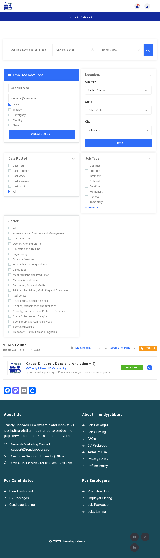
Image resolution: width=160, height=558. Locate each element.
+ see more (91, 207)
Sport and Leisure (23, 326)
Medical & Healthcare (26, 280)
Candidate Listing (22, 505)
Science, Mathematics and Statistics (34, 306)
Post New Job (82, 16)
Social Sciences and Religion (30, 316)
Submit (118, 143)
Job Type (92, 159)
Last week (19, 176)
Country (90, 81)
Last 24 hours (21, 170)
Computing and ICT (24, 238)
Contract (95, 165)
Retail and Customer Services (30, 300)
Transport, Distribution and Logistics (35, 332)
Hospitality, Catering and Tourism (32, 264)
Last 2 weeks (21, 181)
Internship (96, 176)
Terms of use (97, 452)
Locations (93, 75)
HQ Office (57, 456)
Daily (16, 104)
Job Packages (98, 425)
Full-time (95, 170)
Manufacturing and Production (31, 274)
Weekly (17, 109)
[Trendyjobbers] (41, 6)
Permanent (96, 191)
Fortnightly (19, 115)
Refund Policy (98, 466)
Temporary (96, 202)
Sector (13, 221)
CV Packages (97, 446)
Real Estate (19, 295)
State (88, 101)
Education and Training (26, 249)
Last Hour (19, 165)
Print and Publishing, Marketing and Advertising (41, 290)
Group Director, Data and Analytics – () (61, 363)
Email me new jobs (28, 75)
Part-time (95, 186)
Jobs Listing (97, 432)
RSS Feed (149, 348)
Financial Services (23, 259)
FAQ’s (92, 439)
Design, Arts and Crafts (27, 243)
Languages (19, 269)
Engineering (20, 254)
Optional (95, 181)
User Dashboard (21, 491)
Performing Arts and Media (29, 285)
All (14, 191)
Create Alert (41, 134)
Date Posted (17, 159)
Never (16, 125)
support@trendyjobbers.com (31, 449)
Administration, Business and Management (39, 233)
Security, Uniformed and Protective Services (39, 311)
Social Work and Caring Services (32, 321)
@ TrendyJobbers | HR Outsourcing (46, 368)
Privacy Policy (98, 459)
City (87, 121)
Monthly (17, 120)
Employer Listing (100, 498)
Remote (94, 196)
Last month (19, 186)
